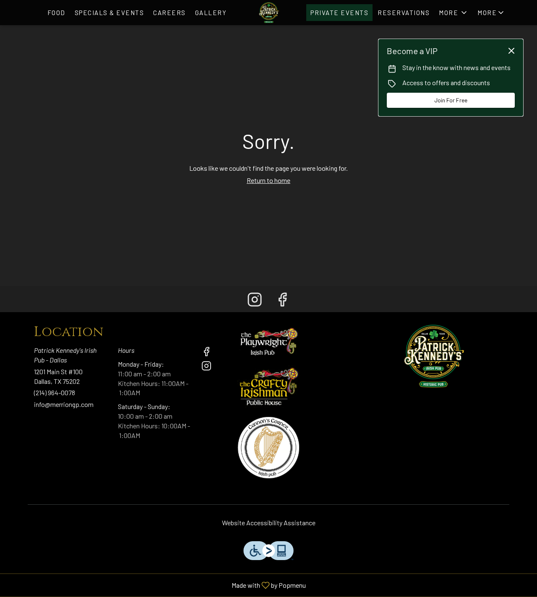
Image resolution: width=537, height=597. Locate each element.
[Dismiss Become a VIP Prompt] (511, 50)
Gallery (211, 12)
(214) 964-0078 (54, 392)
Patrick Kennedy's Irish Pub (433, 356)
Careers (169, 12)
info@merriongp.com (64, 404)
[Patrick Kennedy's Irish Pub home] (268, 12)
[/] (268, 340)
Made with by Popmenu (156, 584)
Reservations (404, 12)
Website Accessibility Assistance (268, 523)
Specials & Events (109, 12)
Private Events (339, 12)
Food (56, 12)
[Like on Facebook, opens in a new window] (282, 301)
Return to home (268, 180)
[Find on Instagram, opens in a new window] (254, 301)
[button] (491, 12)
